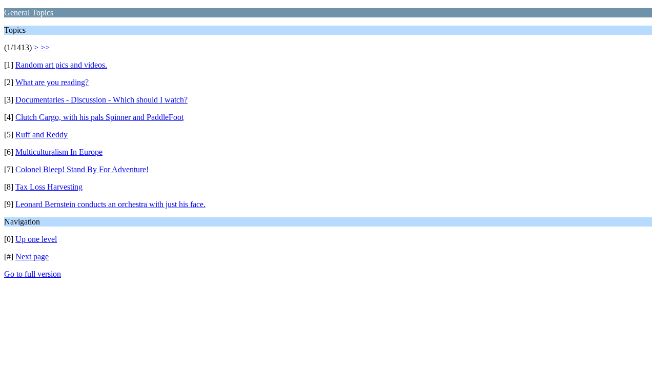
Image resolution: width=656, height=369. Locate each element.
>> (45, 47)
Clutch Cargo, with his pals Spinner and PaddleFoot (99, 117)
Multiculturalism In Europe (58, 152)
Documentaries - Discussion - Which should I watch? (101, 99)
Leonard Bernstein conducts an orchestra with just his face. (110, 204)
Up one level (36, 239)
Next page (32, 256)
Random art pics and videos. (61, 64)
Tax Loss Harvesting (49, 186)
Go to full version (32, 274)
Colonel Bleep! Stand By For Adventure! (82, 169)
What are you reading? (52, 82)
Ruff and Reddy (41, 134)
